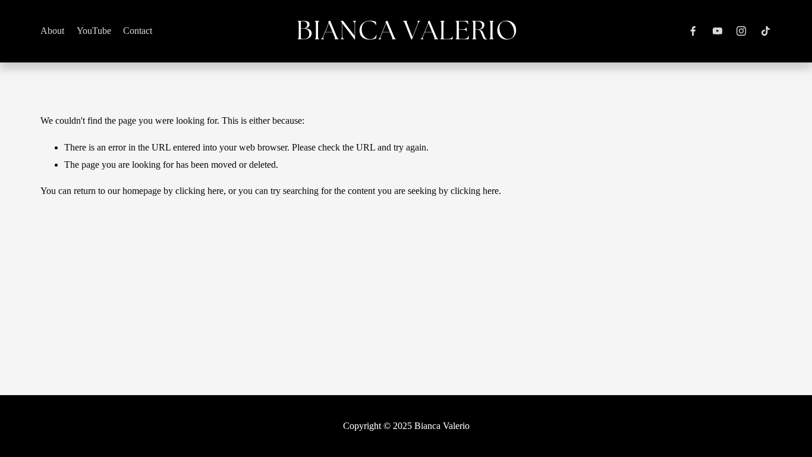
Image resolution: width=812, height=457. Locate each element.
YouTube (94, 31)
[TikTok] (766, 31)
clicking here (199, 191)
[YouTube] (717, 31)
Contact (137, 31)
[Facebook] (693, 31)
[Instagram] (741, 31)
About (52, 31)
